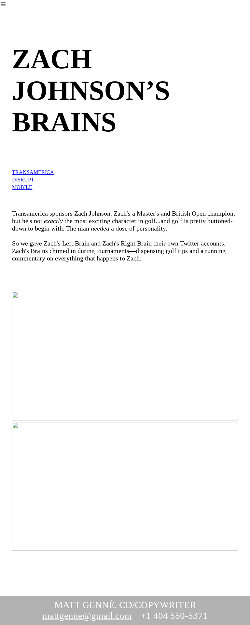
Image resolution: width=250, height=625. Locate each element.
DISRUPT (23, 180)
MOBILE (22, 187)
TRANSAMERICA (33, 172)
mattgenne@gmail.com (87, 615)
